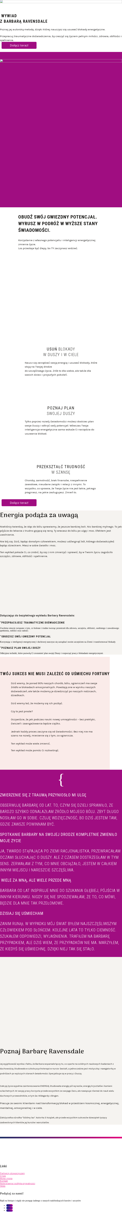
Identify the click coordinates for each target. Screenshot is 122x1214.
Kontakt (4, 1181)
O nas (3, 1176)
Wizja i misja (6, 1178)
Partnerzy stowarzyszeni (12, 1173)
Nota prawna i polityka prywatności (17, 1183)
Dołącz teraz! (19, 45)
